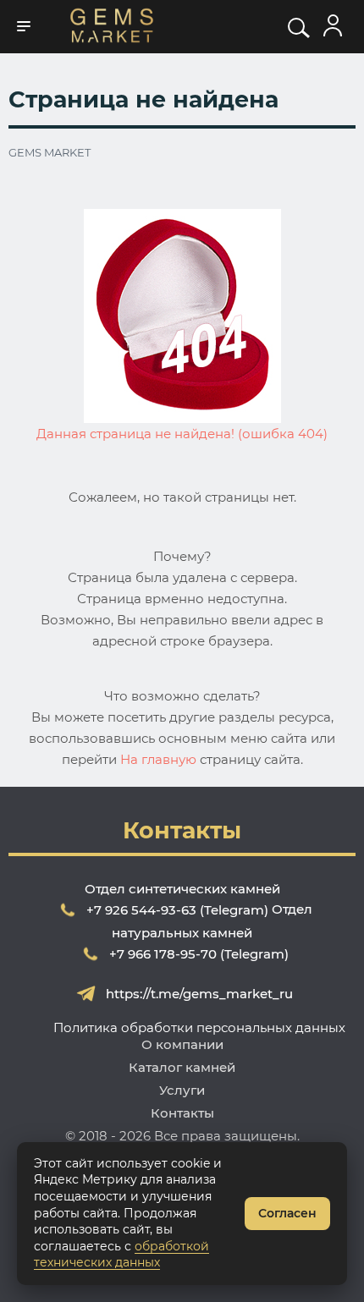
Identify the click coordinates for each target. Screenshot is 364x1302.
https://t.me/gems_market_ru (199, 993)
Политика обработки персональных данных (199, 1027)
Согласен (287, 1213)
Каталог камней (182, 1067)
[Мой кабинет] (332, 26)
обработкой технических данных (121, 1255)
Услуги (182, 1090)
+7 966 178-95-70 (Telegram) (199, 954)
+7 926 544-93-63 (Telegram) (177, 910)
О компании (182, 1044)
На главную (158, 759)
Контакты (182, 1113)
